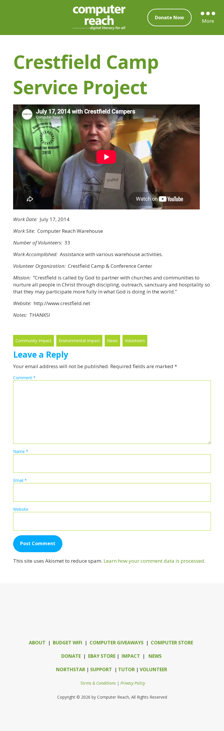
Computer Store (172, 642)
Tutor (126, 669)
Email (20, 480)
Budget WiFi (67, 642)
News (155, 656)
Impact (131, 656)
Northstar (70, 669)
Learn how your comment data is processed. (154, 560)
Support (101, 669)
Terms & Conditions (98, 683)
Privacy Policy (132, 683)
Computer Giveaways (117, 642)
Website (20, 509)
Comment (24, 377)
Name (20, 451)
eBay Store (102, 656)
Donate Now (169, 17)
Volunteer (153, 669)
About (37, 642)
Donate (71, 656)
